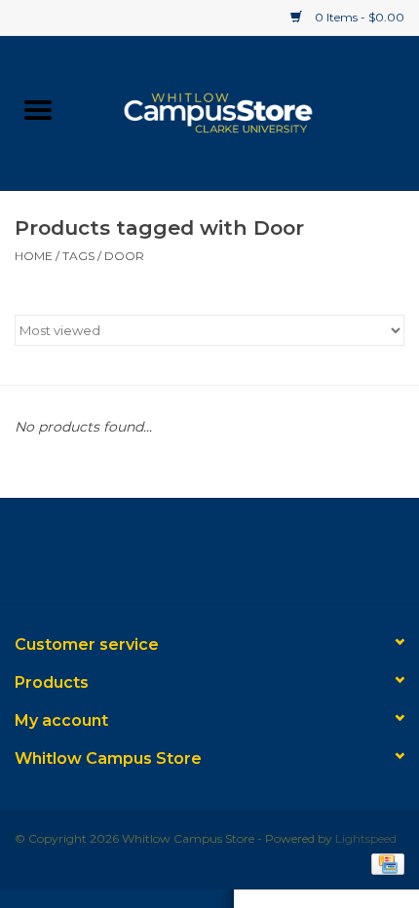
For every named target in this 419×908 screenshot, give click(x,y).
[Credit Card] (384, 862)
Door (124, 255)
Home (34, 255)
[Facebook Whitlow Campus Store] (174, 557)
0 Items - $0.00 (358, 17)
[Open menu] (38, 109)
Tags (78, 255)
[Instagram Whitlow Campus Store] (244, 557)
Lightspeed (366, 838)
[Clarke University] (247, 111)
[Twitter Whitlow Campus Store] (209, 557)
